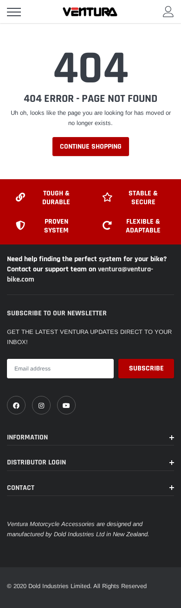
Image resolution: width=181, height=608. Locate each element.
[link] (16, 405)
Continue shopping (91, 146)
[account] (168, 11)
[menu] (14, 12)
